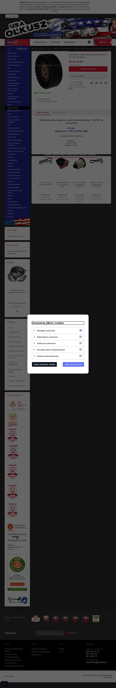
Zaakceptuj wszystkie (73, 364)
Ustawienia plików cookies (48, 323)
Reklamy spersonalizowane (47, 356)
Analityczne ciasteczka (46, 343)
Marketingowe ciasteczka (47, 337)
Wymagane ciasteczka (46, 331)
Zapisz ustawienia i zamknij (44, 364)
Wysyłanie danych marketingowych (51, 350)
